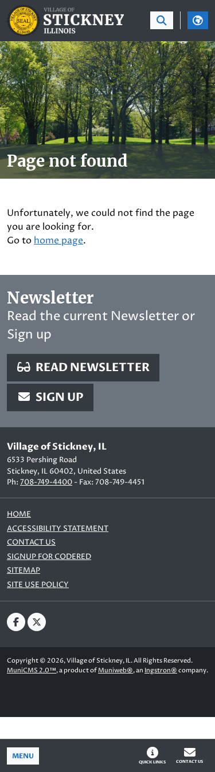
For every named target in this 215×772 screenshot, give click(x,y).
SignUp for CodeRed (49, 557)
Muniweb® (115, 670)
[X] (37, 622)
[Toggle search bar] (161, 20)
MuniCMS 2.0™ (31, 670)
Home (19, 514)
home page (58, 240)
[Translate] (197, 20)
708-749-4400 (46, 482)
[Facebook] (16, 622)
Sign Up (58, 397)
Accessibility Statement (57, 529)
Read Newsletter (91, 367)
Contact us (31, 543)
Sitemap (23, 571)
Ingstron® (160, 670)
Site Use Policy (38, 585)
